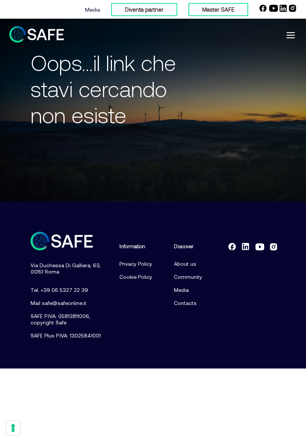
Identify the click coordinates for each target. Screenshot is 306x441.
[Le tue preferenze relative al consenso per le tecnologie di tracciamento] (13, 428)
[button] (290, 36)
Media (92, 9)
